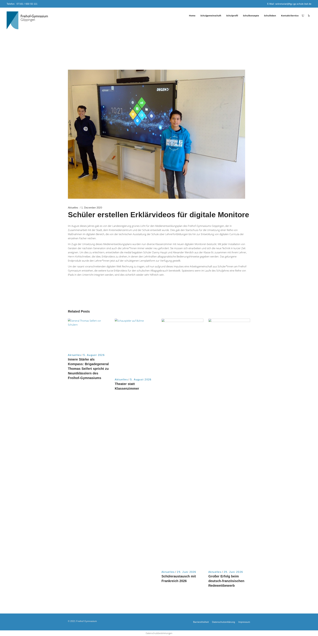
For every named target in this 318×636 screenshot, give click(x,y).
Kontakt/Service (290, 15)
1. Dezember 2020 (91, 207)
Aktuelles (73, 207)
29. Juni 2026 (186, 571)
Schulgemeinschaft (210, 15)
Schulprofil (232, 15)
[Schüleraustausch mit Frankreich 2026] (182, 443)
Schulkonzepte (251, 15)
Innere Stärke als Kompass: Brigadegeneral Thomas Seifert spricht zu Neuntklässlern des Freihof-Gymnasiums (88, 369)
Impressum (244, 622)
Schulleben (270, 15)
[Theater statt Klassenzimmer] (136, 346)
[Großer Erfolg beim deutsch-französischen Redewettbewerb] (229, 443)
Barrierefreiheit (201, 622)
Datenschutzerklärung (223, 622)
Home (192, 15)
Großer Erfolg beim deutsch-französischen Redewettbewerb (226, 580)
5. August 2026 (94, 355)
